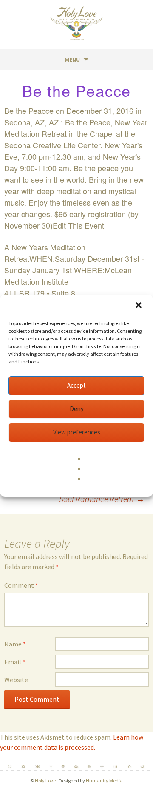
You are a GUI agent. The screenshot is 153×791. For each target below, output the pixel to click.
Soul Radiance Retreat (101, 498)
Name (15, 644)
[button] (139, 306)
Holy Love (45, 780)
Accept (76, 385)
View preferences (76, 432)
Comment (21, 585)
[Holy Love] (76, 23)
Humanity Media (104, 780)
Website (16, 679)
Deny (77, 409)
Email (15, 662)
